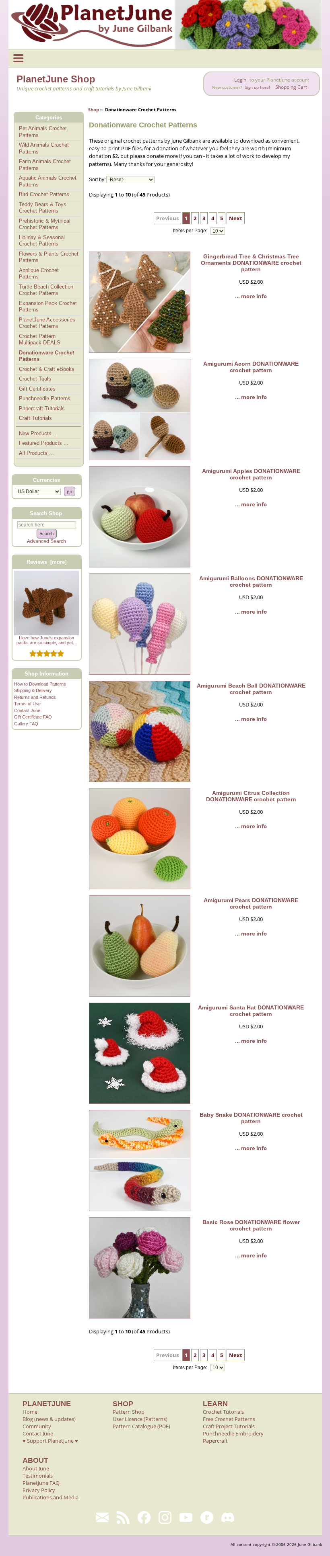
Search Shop (46, 513)
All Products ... (36, 453)
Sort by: (97, 179)
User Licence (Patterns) (140, 1419)
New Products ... (38, 433)
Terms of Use (27, 703)
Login (240, 79)
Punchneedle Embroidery (233, 1433)
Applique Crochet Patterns (39, 273)
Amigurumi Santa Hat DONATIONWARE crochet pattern (251, 1010)
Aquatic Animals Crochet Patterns (47, 181)
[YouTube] (185, 1517)
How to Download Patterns (40, 684)
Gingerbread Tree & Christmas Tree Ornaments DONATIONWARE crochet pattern (251, 262)
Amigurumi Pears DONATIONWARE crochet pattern (251, 903)
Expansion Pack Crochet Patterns (48, 306)
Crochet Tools (35, 379)
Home (30, 1411)
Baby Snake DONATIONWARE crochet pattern (251, 1118)
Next (235, 218)
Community (37, 1426)
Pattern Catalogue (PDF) (141, 1426)
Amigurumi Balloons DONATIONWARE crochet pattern (251, 581)
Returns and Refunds (35, 697)
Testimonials (38, 1475)
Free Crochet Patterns (229, 1419)
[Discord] (227, 1517)
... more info (251, 296)
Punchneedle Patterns (44, 398)
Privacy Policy (39, 1490)
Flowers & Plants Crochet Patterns (48, 257)
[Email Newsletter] (102, 1517)
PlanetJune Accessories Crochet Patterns (47, 323)
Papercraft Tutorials (42, 408)
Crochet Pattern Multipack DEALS (39, 339)
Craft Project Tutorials (229, 1426)
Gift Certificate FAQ (33, 717)
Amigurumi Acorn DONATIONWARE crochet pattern (251, 366)
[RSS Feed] (123, 1517)
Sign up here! (257, 87)
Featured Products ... (43, 443)
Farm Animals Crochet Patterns (45, 164)
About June (36, 1468)
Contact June (27, 710)
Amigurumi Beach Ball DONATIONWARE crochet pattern (251, 688)
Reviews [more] (46, 562)
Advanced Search (46, 541)
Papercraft (215, 1440)
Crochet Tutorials (223, 1411)
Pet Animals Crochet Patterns (43, 131)
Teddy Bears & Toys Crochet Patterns (42, 207)
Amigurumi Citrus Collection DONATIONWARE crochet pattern (251, 796)
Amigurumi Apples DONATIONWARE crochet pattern (251, 474)
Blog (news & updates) (49, 1419)
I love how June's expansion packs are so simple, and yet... (46, 640)
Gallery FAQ (26, 723)
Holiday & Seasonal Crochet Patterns (42, 240)
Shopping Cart (291, 87)
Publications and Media (50, 1497)
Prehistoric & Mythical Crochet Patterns (44, 224)
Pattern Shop (128, 1411)
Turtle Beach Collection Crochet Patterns (46, 290)
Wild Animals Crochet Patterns (44, 148)
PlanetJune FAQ (41, 1482)
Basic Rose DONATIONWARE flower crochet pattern (251, 1225)
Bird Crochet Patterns (44, 194)
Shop (93, 109)
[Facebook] (144, 1517)
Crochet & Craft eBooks (46, 369)
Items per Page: (190, 231)
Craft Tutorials (35, 418)
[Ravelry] (206, 1517)
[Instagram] (165, 1517)
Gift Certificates (37, 389)
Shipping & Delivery (33, 690)
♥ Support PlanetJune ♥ (50, 1440)
